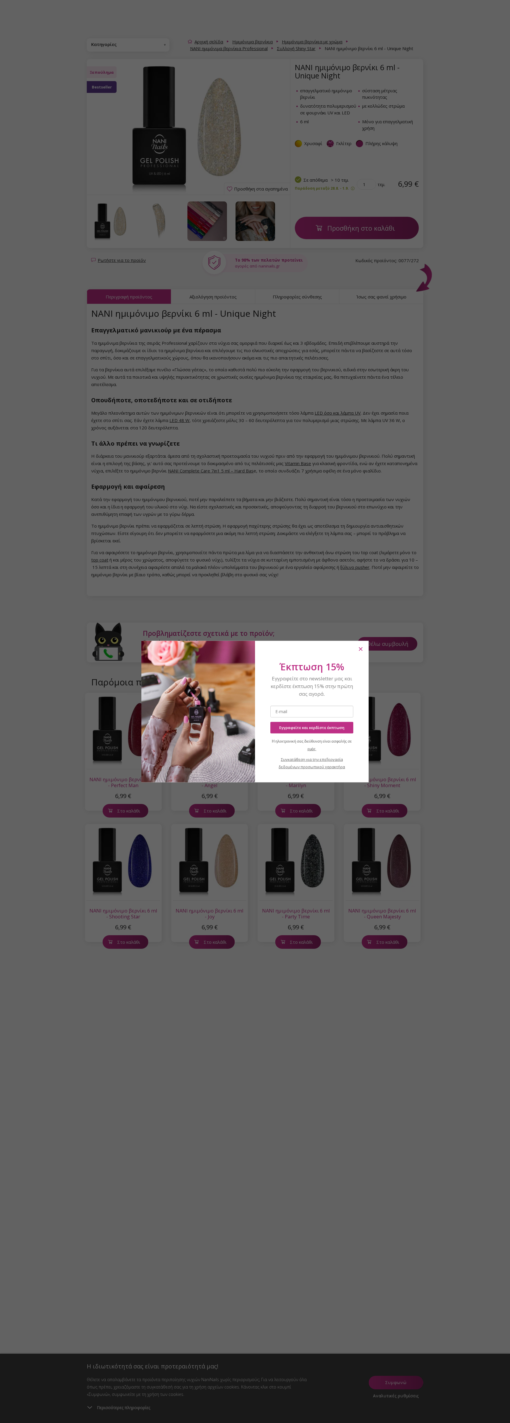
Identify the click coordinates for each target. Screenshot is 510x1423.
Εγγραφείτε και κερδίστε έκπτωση (311, 727)
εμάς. (312, 748)
